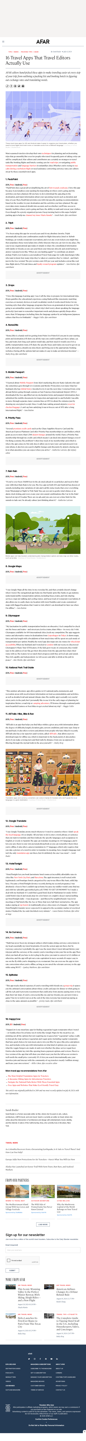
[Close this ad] (84, 1431)
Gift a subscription (38, 1373)
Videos (8, 1381)
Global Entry (26, 389)
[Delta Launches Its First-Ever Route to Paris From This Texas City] (11, 1315)
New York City (20, 877)
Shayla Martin (23, 1307)
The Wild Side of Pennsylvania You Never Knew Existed (41, 1207)
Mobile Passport (26, 382)
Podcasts (9, 1373)
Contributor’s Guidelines (66, 1377)
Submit (12, 1270)
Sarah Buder (12, 1110)
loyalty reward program (46, 264)
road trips (54, 162)
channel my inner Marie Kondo (39, 215)
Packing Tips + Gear (30, 52)
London (50, 644)
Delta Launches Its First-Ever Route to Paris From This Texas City (29, 1322)
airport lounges (38, 434)
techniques (46, 153)
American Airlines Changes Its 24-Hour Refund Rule (67, 1291)
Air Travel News (25, 1285)
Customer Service (38, 1385)
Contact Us (60, 1390)
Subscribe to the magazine (41, 1368)
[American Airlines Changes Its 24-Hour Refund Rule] (49, 1286)
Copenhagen (53, 635)
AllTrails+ (53, 733)
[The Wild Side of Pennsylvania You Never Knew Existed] (43, 1191)
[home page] (42, 42)
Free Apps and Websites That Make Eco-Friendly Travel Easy (33, 1085)
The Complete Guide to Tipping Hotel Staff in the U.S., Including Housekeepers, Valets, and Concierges (67, 1323)
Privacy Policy (61, 1385)
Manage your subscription (41, 1377)
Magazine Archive (37, 1381)
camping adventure (41, 703)
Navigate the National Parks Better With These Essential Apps (34, 1082)
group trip (68, 985)
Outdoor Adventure (40, 1201)
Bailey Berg (21, 1333)
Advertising (60, 1381)
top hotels (24, 905)
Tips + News (13, 52)
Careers (59, 1373)
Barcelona (39, 877)
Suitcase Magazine (13, 1390)
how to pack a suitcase (58, 187)
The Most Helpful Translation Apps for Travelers (28, 1076)
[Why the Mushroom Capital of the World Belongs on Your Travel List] (68, 1191)
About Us (59, 1368)
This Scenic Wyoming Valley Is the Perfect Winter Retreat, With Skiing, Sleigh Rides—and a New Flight (29, 1294)
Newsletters (11, 1377)
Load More (43, 1224)
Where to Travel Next (15, 1201)
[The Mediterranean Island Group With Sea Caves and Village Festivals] (17, 1191)
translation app (23, 853)
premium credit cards (22, 428)
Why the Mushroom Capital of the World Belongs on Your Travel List (67, 1208)
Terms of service (37, 1390)
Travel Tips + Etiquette (66, 1314)
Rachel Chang (61, 1302)
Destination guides (13, 1368)
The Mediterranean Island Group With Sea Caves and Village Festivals (17, 1207)
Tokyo (63, 635)
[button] (46, 1419)
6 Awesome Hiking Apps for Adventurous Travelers (29, 1079)
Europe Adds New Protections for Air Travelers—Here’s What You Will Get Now (40, 1159)
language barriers (29, 165)
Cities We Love (63, 1201)
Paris (28, 877)
